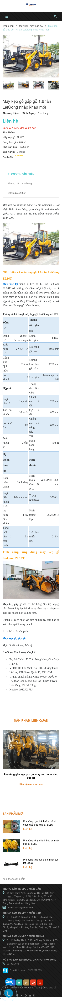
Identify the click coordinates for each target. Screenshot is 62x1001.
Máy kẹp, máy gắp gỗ (31, 26)
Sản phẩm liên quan (31, 720)
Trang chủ (8, 26)
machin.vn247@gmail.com (20, 907)
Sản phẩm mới (13, 813)
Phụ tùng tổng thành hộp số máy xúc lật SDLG (41, 842)
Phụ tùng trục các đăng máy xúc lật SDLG (40, 861)
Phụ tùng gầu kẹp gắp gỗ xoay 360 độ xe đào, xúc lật (31, 776)
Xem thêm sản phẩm (14, 879)
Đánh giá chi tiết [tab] (16, 193)
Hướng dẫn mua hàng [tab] (20, 183)
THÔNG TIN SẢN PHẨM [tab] (21, 174)
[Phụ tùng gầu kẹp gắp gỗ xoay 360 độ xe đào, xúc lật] (31, 749)
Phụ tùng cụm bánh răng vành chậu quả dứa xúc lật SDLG (39, 823)
